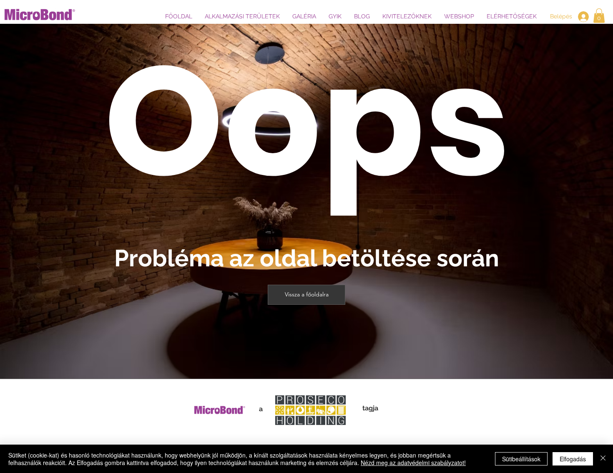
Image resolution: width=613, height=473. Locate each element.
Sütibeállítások (521, 459)
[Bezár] (603, 458)
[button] (242, 16)
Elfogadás (573, 459)
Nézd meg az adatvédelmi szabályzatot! (413, 462)
